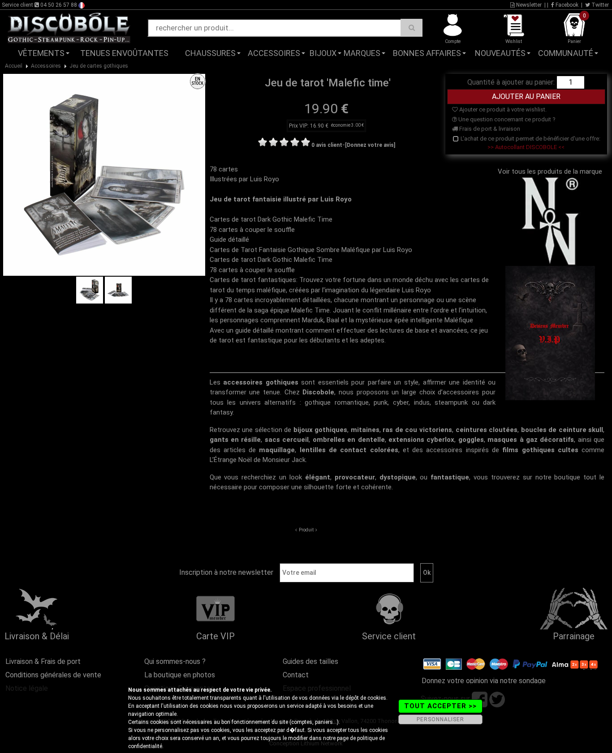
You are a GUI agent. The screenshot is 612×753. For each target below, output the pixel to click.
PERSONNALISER (440, 719)
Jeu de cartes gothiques (98, 66)
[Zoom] (104, 174)
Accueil (13, 66)
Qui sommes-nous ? (175, 661)
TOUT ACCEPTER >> (440, 706)
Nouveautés (500, 53)
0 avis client (326, 145)
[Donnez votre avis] (370, 145)
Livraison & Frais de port (43, 661)
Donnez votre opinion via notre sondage (484, 680)
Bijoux (323, 53)
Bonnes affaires (427, 53)
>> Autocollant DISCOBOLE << (526, 147)
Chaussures (210, 53)
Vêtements (41, 53)
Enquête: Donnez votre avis (522, 67)
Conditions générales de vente (53, 675)
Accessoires (274, 53)
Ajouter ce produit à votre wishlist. (502, 109)
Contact (296, 675)
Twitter (599, 5)
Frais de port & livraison (489, 128)
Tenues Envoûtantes (124, 53)
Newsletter (528, 5)
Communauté (565, 53)
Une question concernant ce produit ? (506, 119)
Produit (306, 529)
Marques (362, 53)
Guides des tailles (310, 661)
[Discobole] (69, 27)
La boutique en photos (179, 675)
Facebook (566, 5)
